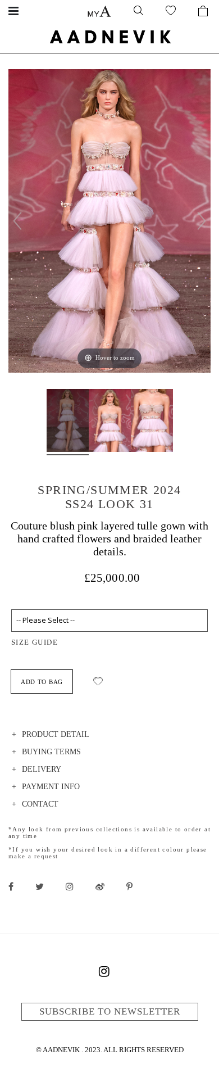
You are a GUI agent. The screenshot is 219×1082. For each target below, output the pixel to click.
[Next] (202, 221)
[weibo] (99, 886)
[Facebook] (10, 886)
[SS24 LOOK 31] (68, 422)
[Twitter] (39, 886)
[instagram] (70, 886)
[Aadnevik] (109, 36)
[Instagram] (103, 973)
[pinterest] (129, 886)
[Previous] (17, 221)
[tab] (109, 736)
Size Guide (34, 642)
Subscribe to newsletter (109, 1011)
